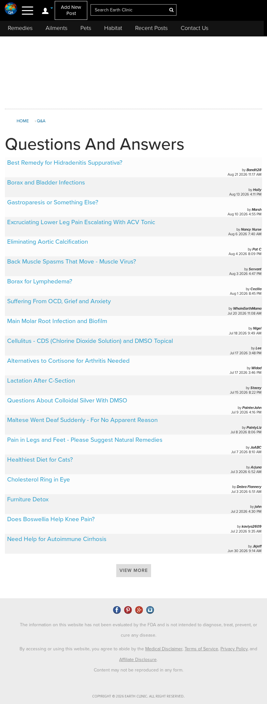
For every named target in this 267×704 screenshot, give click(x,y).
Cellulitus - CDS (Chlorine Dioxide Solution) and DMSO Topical (90, 341)
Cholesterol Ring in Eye (38, 479)
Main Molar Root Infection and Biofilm (57, 321)
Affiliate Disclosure (138, 659)
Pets (85, 28)
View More (133, 570)
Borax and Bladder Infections (46, 182)
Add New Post (71, 10)
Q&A (41, 121)
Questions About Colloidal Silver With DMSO (67, 400)
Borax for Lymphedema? (39, 281)
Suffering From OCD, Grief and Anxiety (59, 301)
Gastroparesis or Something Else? (52, 202)
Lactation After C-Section (41, 380)
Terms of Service (201, 649)
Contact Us (194, 28)
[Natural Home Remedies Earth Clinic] (11, 8)
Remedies (20, 28)
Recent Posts (151, 28)
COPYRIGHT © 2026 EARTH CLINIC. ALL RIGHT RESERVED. (138, 696)
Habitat (113, 28)
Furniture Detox (28, 499)
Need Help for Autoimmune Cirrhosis (56, 539)
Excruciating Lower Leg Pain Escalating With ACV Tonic (81, 222)
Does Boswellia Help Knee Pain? (51, 519)
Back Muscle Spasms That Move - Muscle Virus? (71, 261)
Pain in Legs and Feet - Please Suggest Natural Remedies (84, 439)
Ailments (56, 28)
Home (23, 121)
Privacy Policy (233, 649)
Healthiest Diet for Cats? (40, 459)
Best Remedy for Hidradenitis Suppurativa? (64, 162)
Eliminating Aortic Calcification (47, 241)
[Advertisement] (133, 71)
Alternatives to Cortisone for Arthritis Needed (68, 360)
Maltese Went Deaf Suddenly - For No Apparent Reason (82, 420)
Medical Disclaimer (163, 649)
